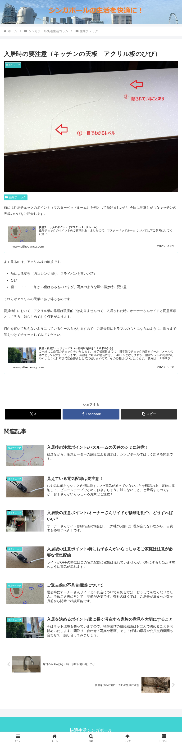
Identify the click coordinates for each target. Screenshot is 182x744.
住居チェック (17, 197)
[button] (149, 414)
